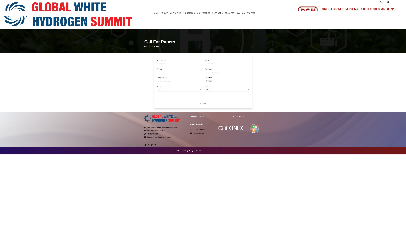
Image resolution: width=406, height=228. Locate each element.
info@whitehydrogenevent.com (159, 137)
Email (207, 61)
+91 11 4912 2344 (153, 134)
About (164, 13)
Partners (217, 13)
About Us (177, 151)
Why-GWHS (175, 13)
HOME (156, 13)
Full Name (161, 61)
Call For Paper (155, 46)
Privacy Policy (188, 151)
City (206, 87)
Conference (203, 13)
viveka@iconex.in (199, 133)
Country (208, 78)
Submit (203, 104)
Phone (159, 69)
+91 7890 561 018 (199, 129)
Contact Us (248, 13)
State (159, 87)
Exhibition (189, 13)
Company (209, 69)
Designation (162, 78)
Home (146, 46)
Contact (198, 151)
